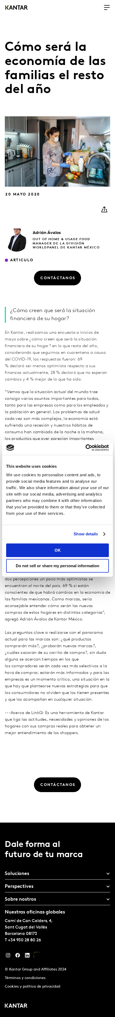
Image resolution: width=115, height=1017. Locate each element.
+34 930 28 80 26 (24, 940)
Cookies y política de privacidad (32, 987)
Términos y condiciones (25, 978)
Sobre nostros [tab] (20, 899)
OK (58, 550)
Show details (86, 534)
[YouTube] (37, 956)
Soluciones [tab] (17, 874)
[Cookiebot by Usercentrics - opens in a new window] (85, 447)
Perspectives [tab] (19, 886)
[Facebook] (17, 956)
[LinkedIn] (27, 956)
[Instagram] (8, 956)
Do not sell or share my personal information (57, 565)
